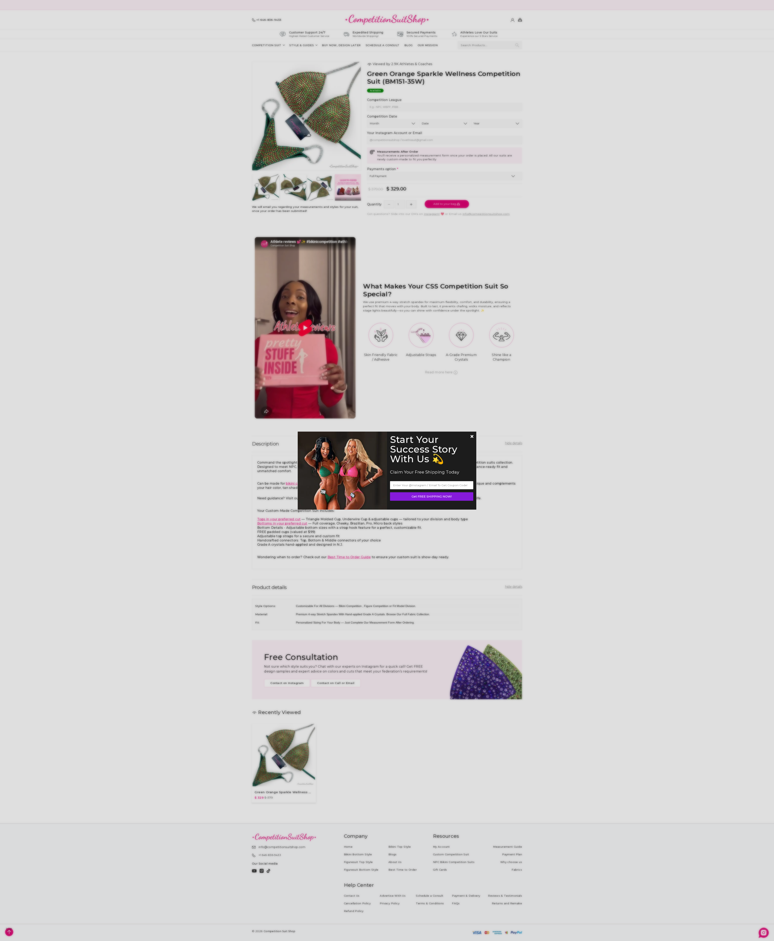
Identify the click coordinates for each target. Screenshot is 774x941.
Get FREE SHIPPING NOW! (432, 496)
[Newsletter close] (471, 436)
